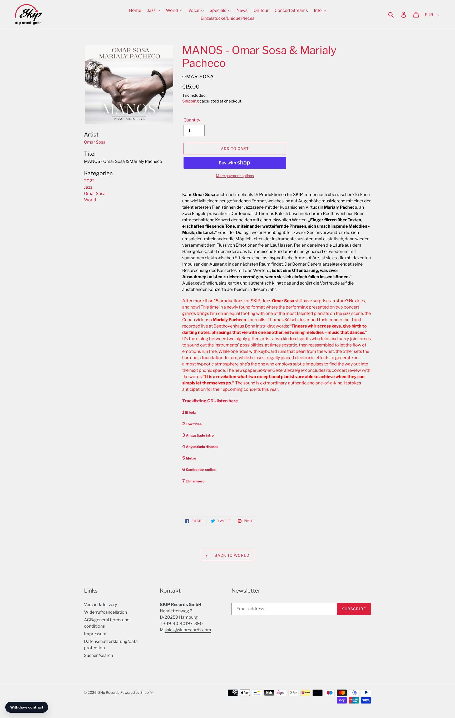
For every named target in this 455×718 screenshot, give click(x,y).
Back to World (231, 555)
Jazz (88, 187)
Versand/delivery (100, 604)
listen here (227, 400)
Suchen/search (98, 655)
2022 (89, 180)
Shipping (190, 101)
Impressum (95, 633)
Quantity (192, 120)
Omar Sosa (95, 193)
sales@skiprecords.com (188, 629)
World (90, 199)
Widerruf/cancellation (105, 612)
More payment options (235, 175)
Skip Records (109, 692)
